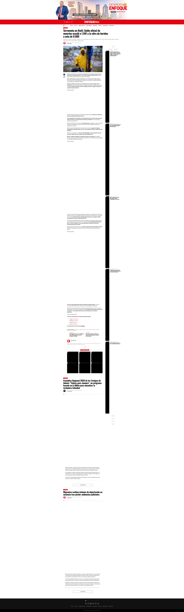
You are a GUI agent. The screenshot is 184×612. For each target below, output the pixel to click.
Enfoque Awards (105, 25)
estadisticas (77, 329)
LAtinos (87, 329)
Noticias (71, 25)
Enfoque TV (100, 25)
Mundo (94, 329)
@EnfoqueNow (75, 319)
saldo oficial (69, 330)
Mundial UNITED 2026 (82, 25)
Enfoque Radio (95, 25)
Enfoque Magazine (89, 25)
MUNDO (83, 326)
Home (84, 329)
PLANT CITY (75, 25)
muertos (91, 329)
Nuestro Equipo (111, 25)
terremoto (74, 330)
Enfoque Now (69, 43)
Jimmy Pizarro (69, 391)
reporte (98, 329)
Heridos (81, 329)
